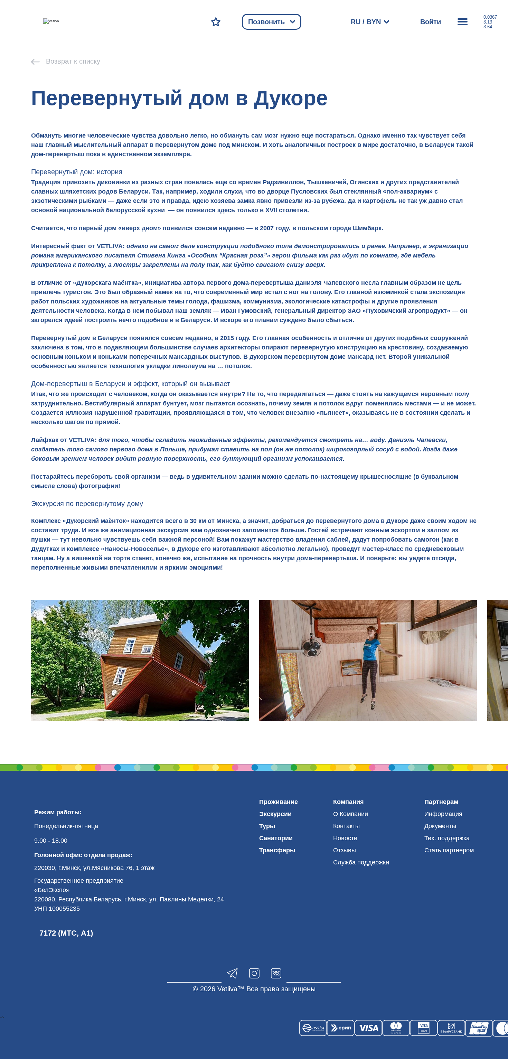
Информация (443, 813)
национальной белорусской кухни (112, 210)
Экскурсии (275, 813)
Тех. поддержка (447, 838)
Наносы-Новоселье (134, 548)
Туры (267, 826)
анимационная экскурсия (149, 530)
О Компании (350, 813)
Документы (440, 826)
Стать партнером (449, 850)
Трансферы (277, 850)
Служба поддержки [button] (361, 862)
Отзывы (344, 850)
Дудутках (45, 548)
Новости (345, 838)
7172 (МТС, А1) (66, 933)
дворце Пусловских (297, 191)
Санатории (276, 838)
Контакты (346, 826)
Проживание (278, 801)
